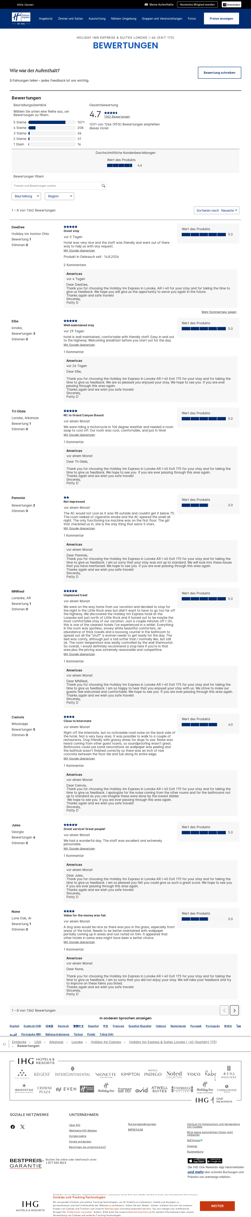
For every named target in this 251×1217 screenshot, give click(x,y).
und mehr (196, 1172)
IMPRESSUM (135, 1129)
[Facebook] (13, 1126)
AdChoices (193, 1140)
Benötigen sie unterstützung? (87, 1147)
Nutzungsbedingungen (142, 1124)
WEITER (217, 1206)
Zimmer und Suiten (70, 18)
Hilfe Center (25, 4)
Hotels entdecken (80, 1141)
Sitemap (192, 1146)
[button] (231, 4)
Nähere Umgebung (123, 18)
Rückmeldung (195, 1151)
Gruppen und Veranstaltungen (162, 18)
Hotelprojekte (77, 1136)
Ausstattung (97, 18)
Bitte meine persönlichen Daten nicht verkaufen (210, 1133)
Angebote (46, 18)
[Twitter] (22, 1126)
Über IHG (74, 1125)
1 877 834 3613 (56, 1162)
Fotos (192, 18)
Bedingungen (112, 1208)
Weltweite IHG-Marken (83, 1130)
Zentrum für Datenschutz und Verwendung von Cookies (213, 1125)
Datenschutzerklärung (139, 1211)
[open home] (6, 1044)
